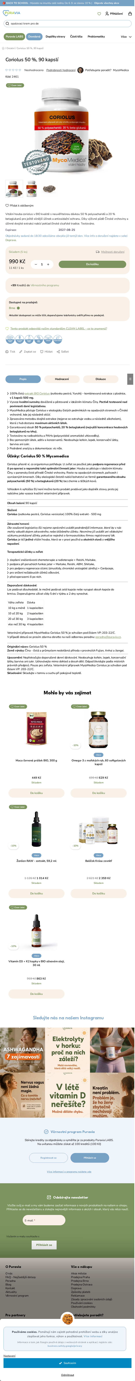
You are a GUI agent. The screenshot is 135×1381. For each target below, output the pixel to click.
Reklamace (76, 1294)
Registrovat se (48, 1156)
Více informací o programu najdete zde (69, 1170)
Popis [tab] (21, 379)
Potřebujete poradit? (97, 70)
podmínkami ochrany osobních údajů (60, 1234)
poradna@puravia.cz (107, 637)
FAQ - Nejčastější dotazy (19, 1275)
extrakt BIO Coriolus (35, 393)
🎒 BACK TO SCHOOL (15, 3)
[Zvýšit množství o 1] (46, 264)
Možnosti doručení (111, 252)
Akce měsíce (77, 1272)
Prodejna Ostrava (80, 1283)
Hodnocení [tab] (60, 379)
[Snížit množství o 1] (34, 264)
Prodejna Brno (79, 1279)
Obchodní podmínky (82, 1305)
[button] (35, 794)
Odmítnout (66, 1375)
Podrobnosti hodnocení (59, 70)
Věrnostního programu (43, 285)
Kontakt (9, 1286)
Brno (11, 308)
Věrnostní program (15, 1294)
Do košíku (91, 264)
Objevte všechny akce (106, 3)
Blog (7, 1283)
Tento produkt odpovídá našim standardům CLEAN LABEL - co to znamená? (57, 329)
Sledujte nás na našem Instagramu (67, 1018)
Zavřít (29, 357)
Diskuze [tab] (99, 379)
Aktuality (9, 1290)
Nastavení (9, 1356)
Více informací (91, 1336)
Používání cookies (80, 1301)
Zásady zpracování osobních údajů (90, 1298)
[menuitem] (13, 36)
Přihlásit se (90, 1156)
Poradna (9, 1279)
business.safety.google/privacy (63, 1346)
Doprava (9, 240)
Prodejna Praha (79, 1275)
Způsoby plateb (79, 1290)
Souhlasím (68, 1363)
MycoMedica (119, 70)
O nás (7, 1272)
